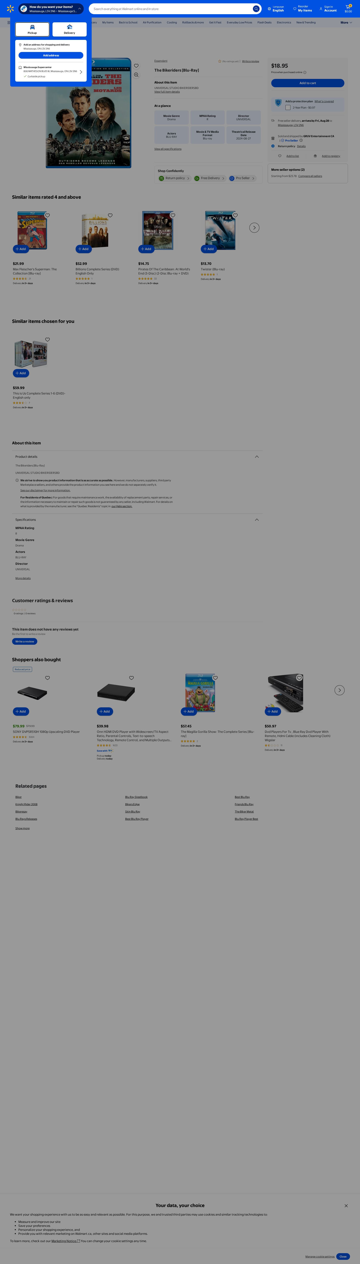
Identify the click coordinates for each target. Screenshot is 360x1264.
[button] (303, 8)
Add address (51, 55)
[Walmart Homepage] (10, 8)
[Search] (256, 8)
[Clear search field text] (247, 8)
